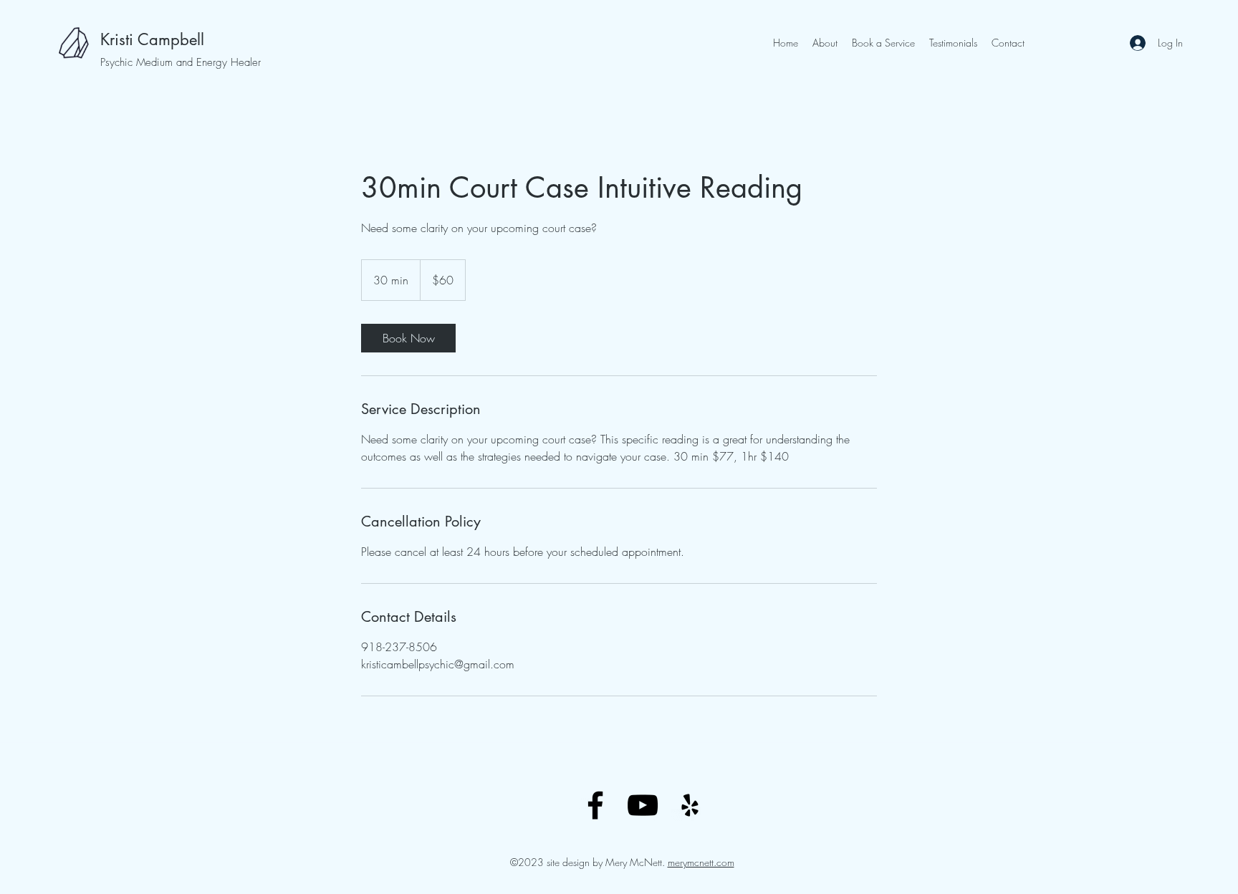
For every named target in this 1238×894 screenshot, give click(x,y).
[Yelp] (690, 805)
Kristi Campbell (152, 39)
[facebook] (595, 805)
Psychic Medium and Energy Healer (180, 62)
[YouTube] (642, 805)
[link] (408, 338)
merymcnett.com (701, 862)
